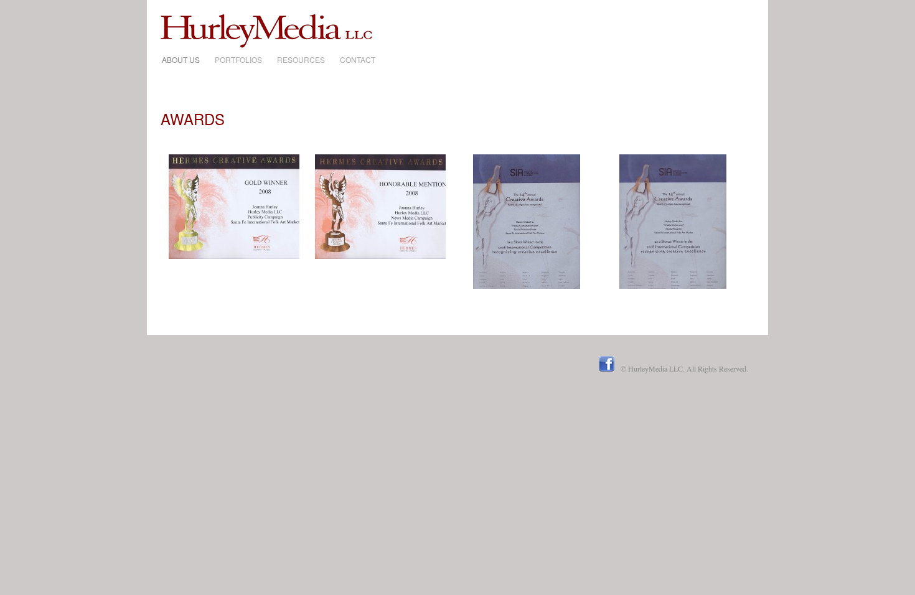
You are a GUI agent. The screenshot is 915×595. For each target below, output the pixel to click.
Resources (301, 59)
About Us (181, 59)
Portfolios (238, 59)
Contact (357, 59)
